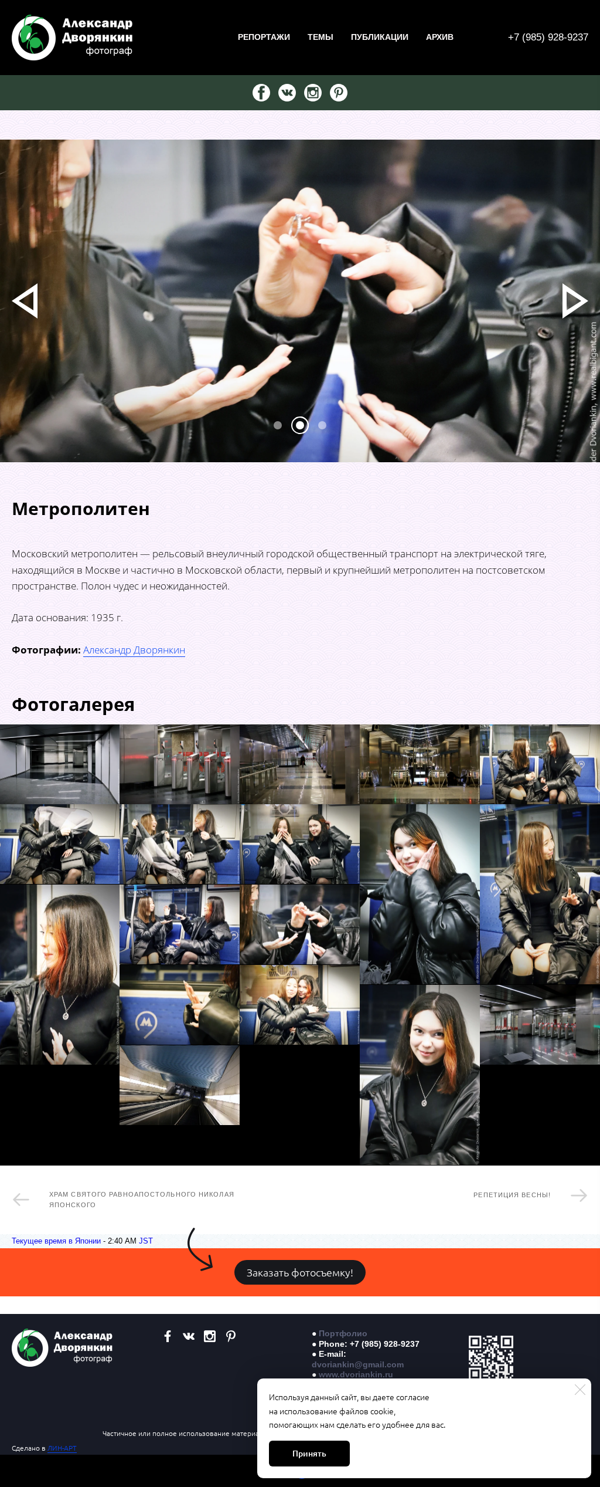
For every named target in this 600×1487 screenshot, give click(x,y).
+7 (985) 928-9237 (548, 37)
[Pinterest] (338, 92)
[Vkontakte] (287, 92)
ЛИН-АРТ (62, 1447)
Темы (320, 37)
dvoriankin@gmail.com (358, 1364)
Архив (440, 37)
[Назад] (25, 301)
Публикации (379, 37)
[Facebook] (261, 92)
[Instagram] (313, 92)
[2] (322, 425)
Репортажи (264, 37)
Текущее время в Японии (56, 1241)
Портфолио (343, 1333)
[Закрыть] (580, 1389)
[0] (278, 425)
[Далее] (575, 301)
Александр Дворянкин (134, 649)
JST (146, 1241)
